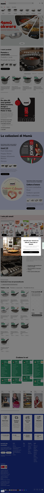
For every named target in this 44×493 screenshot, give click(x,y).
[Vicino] (39, 238)
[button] (43, 245)
